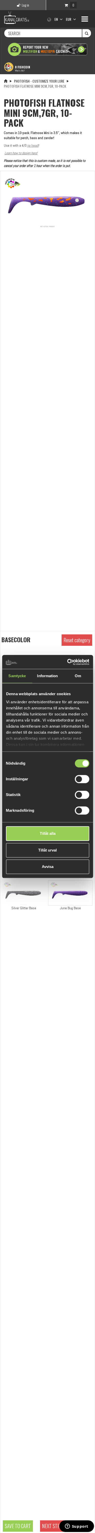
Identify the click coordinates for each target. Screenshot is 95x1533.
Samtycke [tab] (17, 676)
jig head (33, 145)
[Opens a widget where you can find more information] (76, 1526)
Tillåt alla (47, 833)
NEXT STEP (52, 1526)
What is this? (20, 70)
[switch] (82, 779)
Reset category (77, 640)
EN (56, 19)
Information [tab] (47, 676)
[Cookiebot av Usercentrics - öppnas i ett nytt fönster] (67, 662)
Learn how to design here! (21, 153)
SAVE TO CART (18, 1526)
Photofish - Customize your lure (39, 81)
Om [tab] (78, 676)
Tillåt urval (47, 850)
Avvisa (47, 866)
